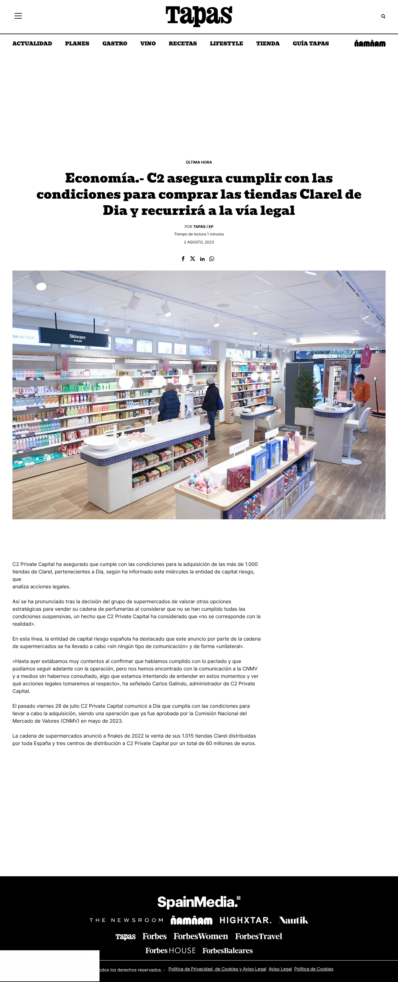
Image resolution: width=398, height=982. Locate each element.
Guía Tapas (311, 44)
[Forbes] (154, 936)
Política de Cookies (313, 969)
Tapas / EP (203, 226)
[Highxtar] (246, 920)
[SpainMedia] (199, 904)
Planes (77, 44)
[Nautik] (293, 920)
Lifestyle (226, 44)
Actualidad (32, 44)
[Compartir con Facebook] (183, 259)
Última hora (199, 162)
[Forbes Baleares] (227, 950)
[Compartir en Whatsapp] (211, 259)
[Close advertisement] (93, 956)
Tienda (268, 44)
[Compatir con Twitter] (192, 259)
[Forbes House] (170, 950)
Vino (148, 44)
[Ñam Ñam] (191, 920)
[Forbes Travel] (201, 936)
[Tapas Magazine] (125, 937)
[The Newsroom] (126, 919)
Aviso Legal (280, 969)
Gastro (114, 44)
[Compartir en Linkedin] (202, 259)
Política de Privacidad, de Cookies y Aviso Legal (217, 969)
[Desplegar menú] (18, 17)
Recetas (183, 44)
